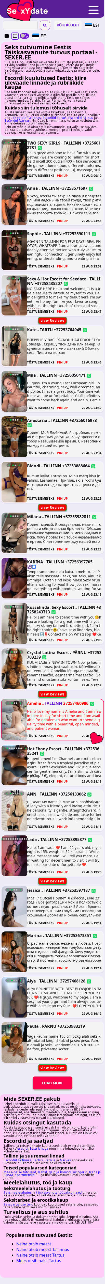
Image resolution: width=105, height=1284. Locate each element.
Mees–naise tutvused (20, 1172)
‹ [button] (5, 142)
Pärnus (50, 1160)
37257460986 (75, 703)
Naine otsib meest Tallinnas (42, 1249)
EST (96, 25)
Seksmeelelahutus (18, 1192)
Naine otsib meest (33, 1244)
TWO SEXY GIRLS (43, 143)
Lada (32, 839)
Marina (34, 935)
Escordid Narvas (17, 120)
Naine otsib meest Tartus (40, 1255)
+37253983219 (71, 1026)
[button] (6, 36)
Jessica (34, 890)
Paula (33, 1026)
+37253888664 (76, 466)
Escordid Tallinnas (27, 118)
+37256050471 (71, 375)
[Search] (45, 25)
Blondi (33, 466)
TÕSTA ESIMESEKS (40, 175)
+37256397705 (79, 562)
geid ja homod (60, 1172)
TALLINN (72, 143)
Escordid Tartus (55, 118)
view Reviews (52, 320)
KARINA (35, 562)
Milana (34, 516)
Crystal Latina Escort (48, 652)
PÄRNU (79, 652)
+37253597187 (76, 890)
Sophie (34, 233)
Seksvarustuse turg (18, 1204)
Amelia (34, 703)
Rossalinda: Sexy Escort (50, 607)
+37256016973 (83, 420)
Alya (31, 981)
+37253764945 (67, 329)
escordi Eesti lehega (32, 1148)
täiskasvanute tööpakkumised (59, 1192)
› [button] (24, 142)
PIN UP (62, 175)
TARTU (46, 329)
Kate (31, 329)
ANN (31, 794)
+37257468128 (71, 981)
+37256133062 (72, 794)
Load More (52, 1083)
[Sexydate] (25, 7)
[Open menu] (93, 10)
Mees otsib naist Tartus (38, 1260)
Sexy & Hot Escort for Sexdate (56, 279)
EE (43, 36)
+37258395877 (72, 839)
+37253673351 (77, 935)
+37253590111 (76, 233)
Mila (31, 375)
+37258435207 (48, 283)
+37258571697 (73, 188)
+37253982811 (77, 516)
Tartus (38, 1160)
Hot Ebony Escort (44, 749)
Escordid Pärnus (80, 118)
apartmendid (25, 1175)
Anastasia (37, 420)
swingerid (79, 1172)
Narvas (65, 1160)
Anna (32, 188)
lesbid (42, 1172)
